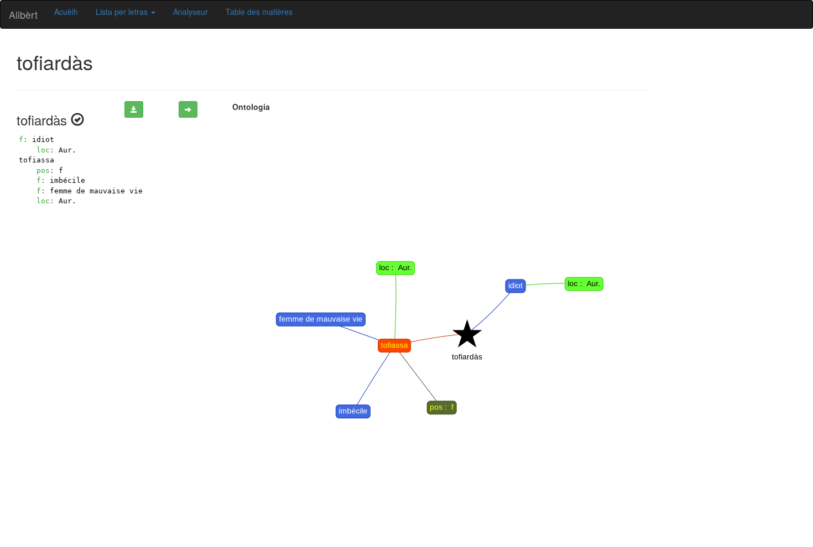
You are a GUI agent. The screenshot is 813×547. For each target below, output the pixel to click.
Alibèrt (23, 14)
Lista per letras (123, 11)
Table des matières (259, 11)
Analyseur (190, 11)
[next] (188, 109)
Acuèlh (66, 11)
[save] (133, 109)
